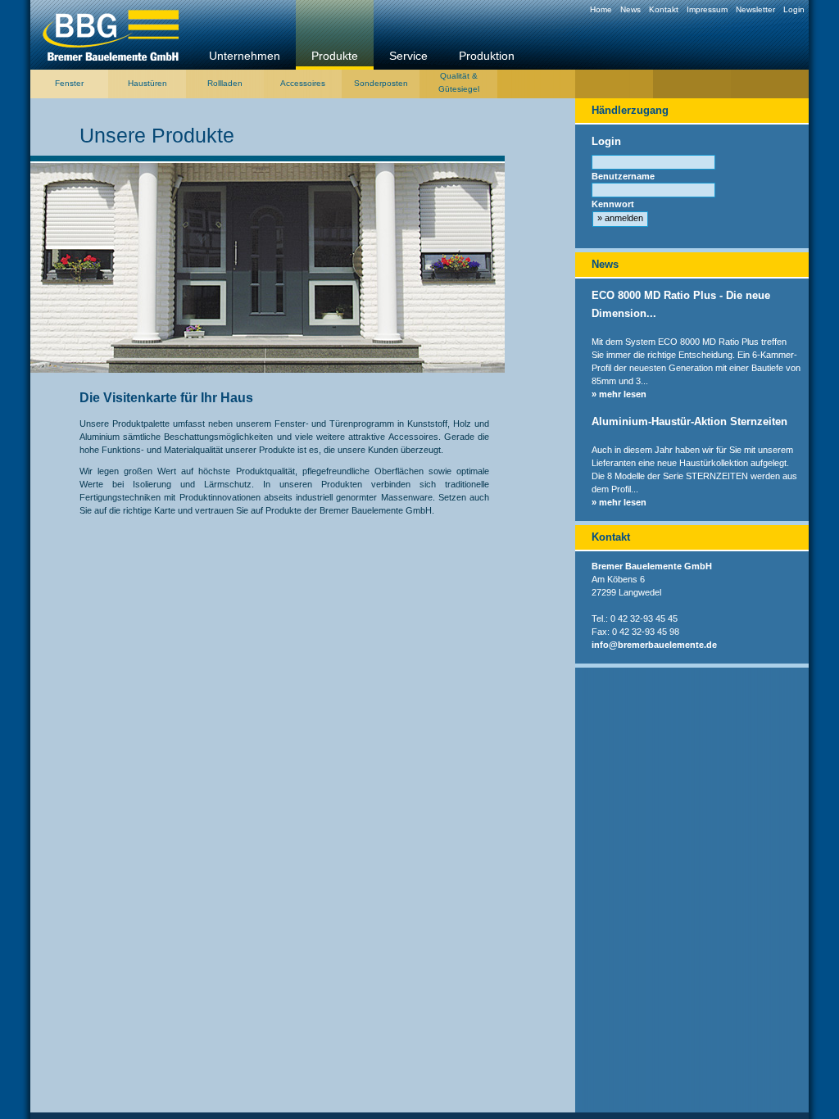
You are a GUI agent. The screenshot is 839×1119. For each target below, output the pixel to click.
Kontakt (663, 9)
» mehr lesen (619, 394)
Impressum (707, 9)
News (630, 9)
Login (794, 9)
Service (408, 55)
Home (601, 9)
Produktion (487, 55)
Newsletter (755, 9)
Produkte (334, 55)
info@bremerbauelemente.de (654, 645)
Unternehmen (244, 55)
